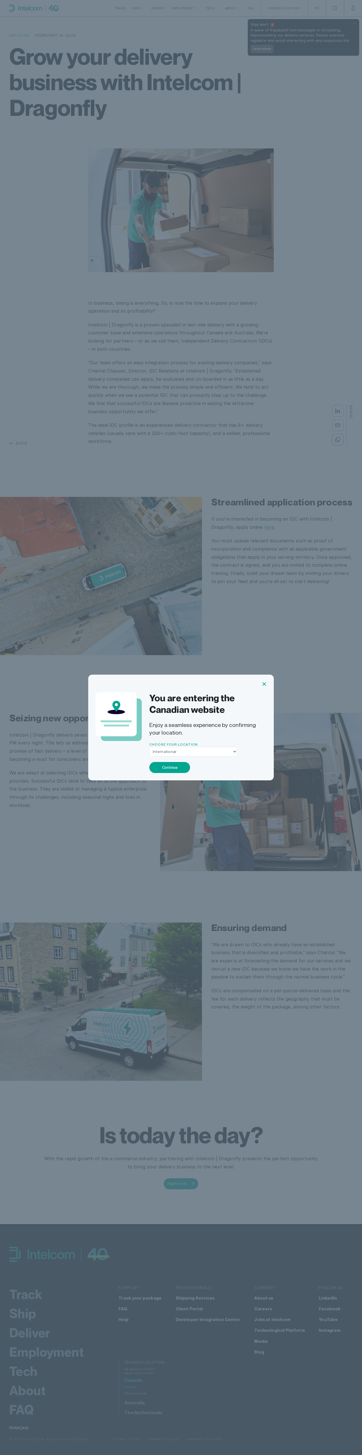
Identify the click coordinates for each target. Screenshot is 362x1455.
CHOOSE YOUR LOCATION (173, 744)
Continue (170, 767)
